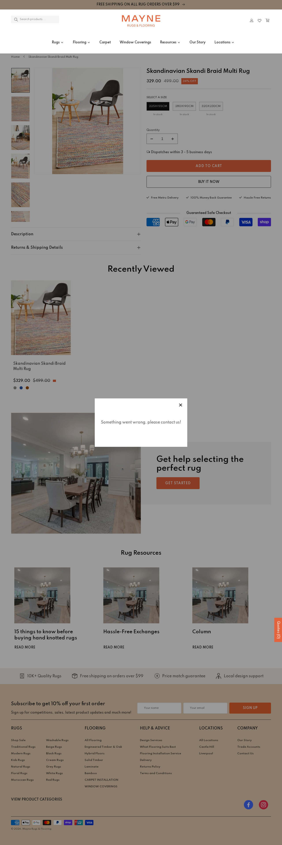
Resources (168, 42)
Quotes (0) (278, 630)
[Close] (71, 20)
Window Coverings (135, 42)
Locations (222, 42)
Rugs (56, 42)
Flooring (79, 42)
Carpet (105, 42)
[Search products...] (16, 19)
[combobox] (35, 19)
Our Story (197, 42)
